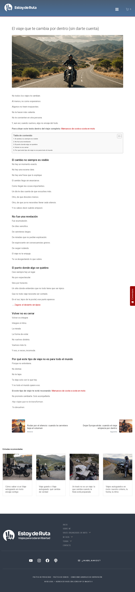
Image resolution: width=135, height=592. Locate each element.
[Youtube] (31, 560)
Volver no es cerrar (21, 147)
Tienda (65, 541)
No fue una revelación (23, 142)
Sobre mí (67, 528)
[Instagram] (39, 560)
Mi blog (66, 537)
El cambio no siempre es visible (26, 139)
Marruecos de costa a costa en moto (78, 128)
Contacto (67, 545)
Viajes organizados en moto (75, 532)
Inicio (65, 524)
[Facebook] (47, 560)
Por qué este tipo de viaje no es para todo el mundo (34, 150)
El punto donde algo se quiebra (26, 144)
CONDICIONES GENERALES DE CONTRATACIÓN (86, 577)
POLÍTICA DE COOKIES (61, 577)
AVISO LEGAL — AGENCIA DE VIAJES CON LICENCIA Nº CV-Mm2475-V (68, 581)
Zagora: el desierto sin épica (27, 304)
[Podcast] (55, 560)
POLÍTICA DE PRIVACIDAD (42, 577)
